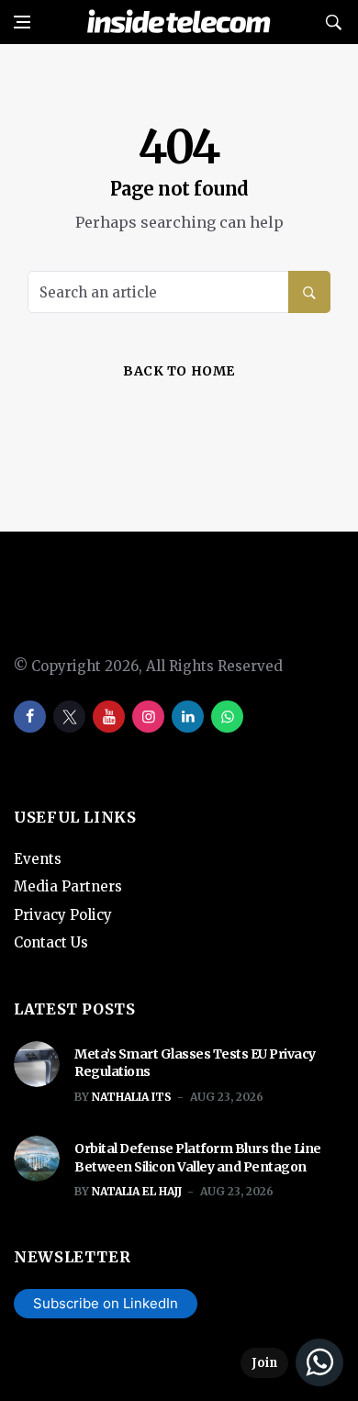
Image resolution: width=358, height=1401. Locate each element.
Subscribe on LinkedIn (105, 1303)
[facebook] (30, 716)
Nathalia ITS (132, 1097)
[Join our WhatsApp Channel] (292, 1362)
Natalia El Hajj (137, 1191)
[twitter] (69, 716)
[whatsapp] (227, 716)
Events (38, 859)
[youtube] (109, 716)
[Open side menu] (22, 22)
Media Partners (68, 886)
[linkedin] (188, 716)
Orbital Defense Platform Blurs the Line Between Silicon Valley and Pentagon (197, 1157)
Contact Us (51, 942)
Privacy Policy (63, 915)
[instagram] (148, 716)
